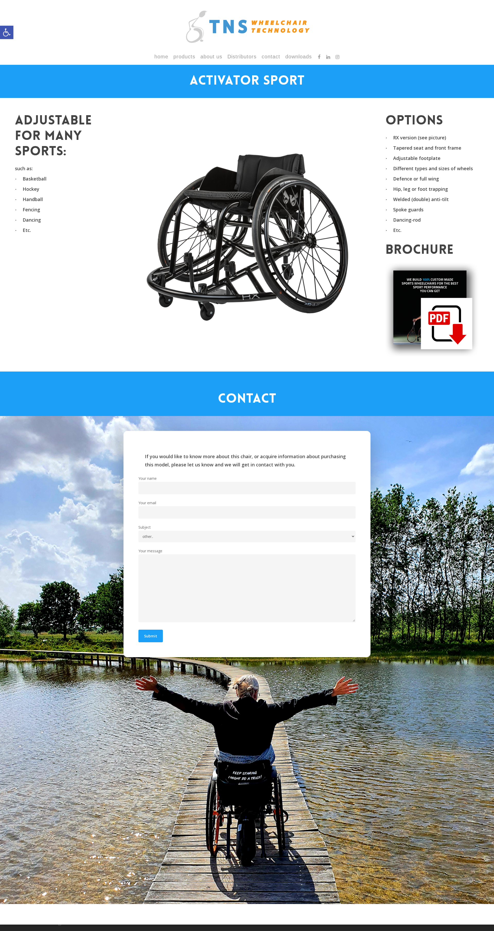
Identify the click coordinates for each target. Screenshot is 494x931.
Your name (147, 478)
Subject (144, 527)
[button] (6, 32)
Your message (150, 550)
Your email (147, 502)
